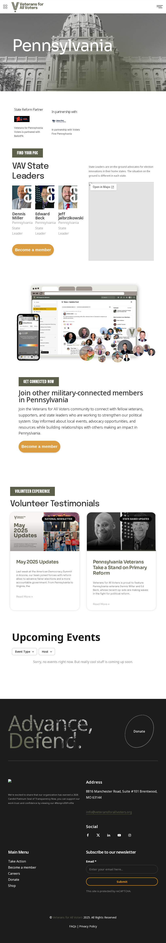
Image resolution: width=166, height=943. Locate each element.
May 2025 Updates (37, 562)
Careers (14, 873)
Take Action (17, 861)
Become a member (33, 250)
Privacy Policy (88, 926)
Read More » (24, 596)
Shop (12, 885)
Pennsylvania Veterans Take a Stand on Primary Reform (120, 567)
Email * (91, 861)
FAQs (72, 926)
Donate (139, 731)
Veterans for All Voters (68, 917)
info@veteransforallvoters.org (109, 812)
